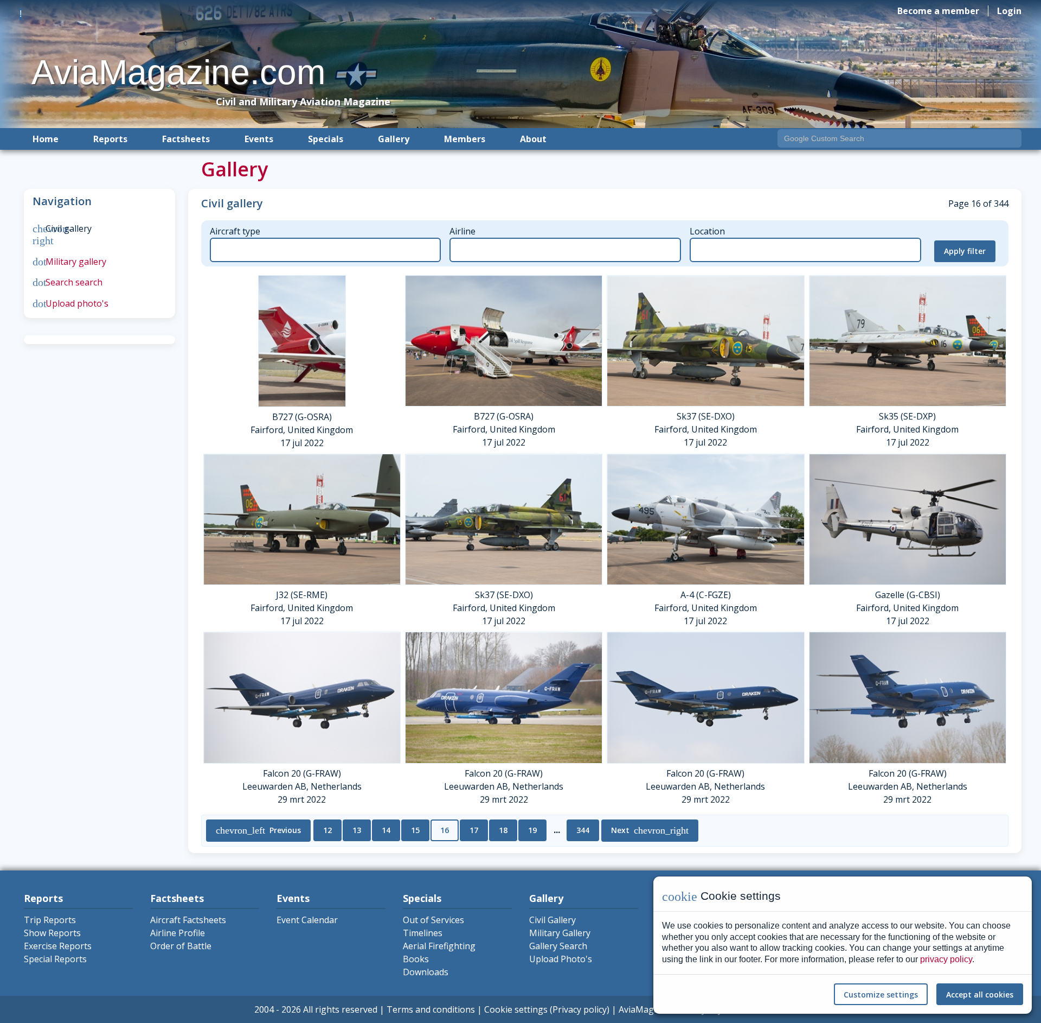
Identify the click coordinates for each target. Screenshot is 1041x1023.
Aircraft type (235, 231)
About (533, 139)
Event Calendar (307, 920)
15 (415, 830)
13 (356, 830)
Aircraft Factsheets (188, 920)
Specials (325, 139)
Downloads (425, 972)
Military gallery (69, 262)
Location (707, 231)
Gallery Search (558, 946)
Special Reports (55, 959)
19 (532, 830)
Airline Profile (177, 933)
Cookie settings (516, 1009)
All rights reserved (340, 1009)
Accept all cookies (979, 994)
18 (503, 830)
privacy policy (946, 959)
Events (259, 139)
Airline (462, 231)
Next (650, 830)
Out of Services (433, 920)
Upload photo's (70, 303)
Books (416, 959)
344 (582, 830)
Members (464, 139)
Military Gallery (559, 933)
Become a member (938, 11)
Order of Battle (180, 946)
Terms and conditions (431, 1009)
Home (46, 139)
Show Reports (52, 933)
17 (474, 830)
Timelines (422, 933)
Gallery (393, 139)
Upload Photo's (560, 959)
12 (327, 830)
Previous (258, 830)
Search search (67, 282)
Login (1009, 11)
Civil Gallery (552, 920)
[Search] (1011, 139)
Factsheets (186, 139)
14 (386, 830)
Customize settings (881, 994)
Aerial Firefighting (439, 946)
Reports (110, 139)
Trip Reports (50, 920)
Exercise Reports (58, 946)
